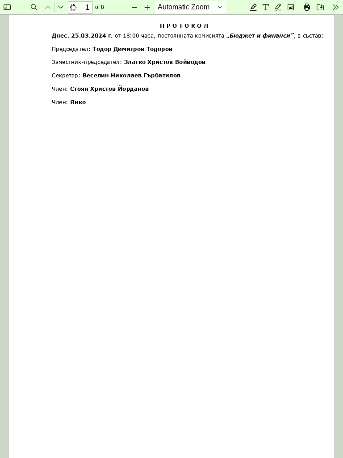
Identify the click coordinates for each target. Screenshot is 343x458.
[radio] (253, 7)
